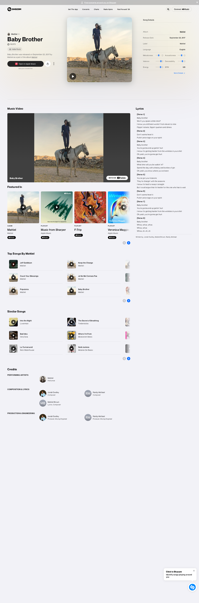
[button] (197, 2)
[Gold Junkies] (71, 348)
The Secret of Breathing (88, 320)
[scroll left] (124, 242)
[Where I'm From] (71, 335)
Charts (96, 9)
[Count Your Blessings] (35, 277)
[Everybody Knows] (129, 322)
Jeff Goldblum (26, 263)
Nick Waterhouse (27, 350)
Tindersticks (83, 323)
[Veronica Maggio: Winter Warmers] (124, 215)
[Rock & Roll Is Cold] (129, 335)
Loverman (24, 323)
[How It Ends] (129, 277)
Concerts (85, 9)
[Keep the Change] (93, 264)
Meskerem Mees (85, 337)
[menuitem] (73, 9)
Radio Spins (108, 9)
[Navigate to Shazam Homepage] (14, 9)
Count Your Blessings (29, 276)
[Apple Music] (11, 237)
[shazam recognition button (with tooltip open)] (192, 587)
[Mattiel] (23, 215)
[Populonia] (35, 291)
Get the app (73, 9)
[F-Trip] (90, 214)
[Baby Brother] (72, 76)
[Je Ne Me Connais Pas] (93, 277)
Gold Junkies (83, 347)
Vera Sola (24, 337)
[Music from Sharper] (57, 215)
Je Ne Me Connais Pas (87, 276)
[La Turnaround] (13, 348)
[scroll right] (128, 242)
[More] (59, 264)
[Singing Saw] (129, 348)
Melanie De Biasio (85, 350)
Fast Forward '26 (123, 9)
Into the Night (26, 320)
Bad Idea (23, 334)
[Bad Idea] (13, 335)
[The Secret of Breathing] (71, 322)
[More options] (54, 64)
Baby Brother (83, 289)
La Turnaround (26, 347)
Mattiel (34, 57)
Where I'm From (85, 334)
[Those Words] (129, 290)
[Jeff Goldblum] (35, 264)
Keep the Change (85, 263)
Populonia (24, 289)
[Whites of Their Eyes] (129, 264)
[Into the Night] (13, 322)
